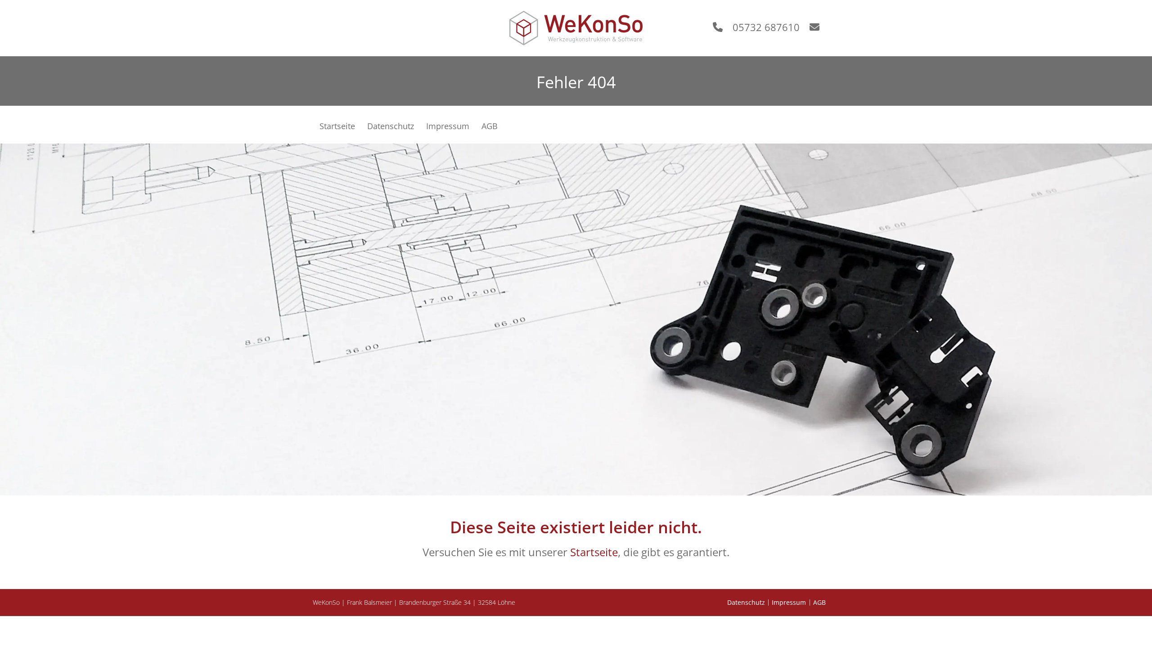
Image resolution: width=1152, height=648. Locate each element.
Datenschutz (746, 602)
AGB (819, 602)
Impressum (789, 602)
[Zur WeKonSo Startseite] (576, 28)
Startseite (594, 551)
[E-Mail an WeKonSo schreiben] (819, 27)
